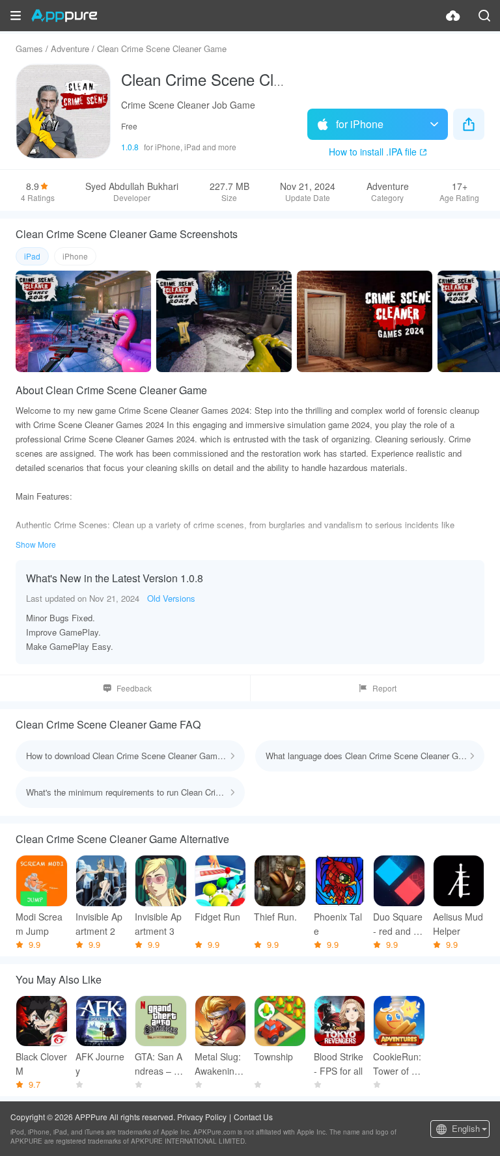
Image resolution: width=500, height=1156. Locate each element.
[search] (484, 15)
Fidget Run (217, 916)
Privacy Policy (202, 1116)
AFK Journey (100, 1063)
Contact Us (253, 1116)
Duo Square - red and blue (398, 924)
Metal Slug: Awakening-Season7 (219, 1064)
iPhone (75, 256)
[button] (15, 15)
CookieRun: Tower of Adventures (398, 1064)
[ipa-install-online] (453, 15)
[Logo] (64, 15)
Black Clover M (41, 1063)
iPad (32, 256)
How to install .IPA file (373, 151)
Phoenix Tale (338, 923)
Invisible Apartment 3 (158, 923)
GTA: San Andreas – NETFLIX (160, 1064)
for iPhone (359, 123)
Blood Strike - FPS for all (338, 1063)
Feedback (134, 687)
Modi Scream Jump (39, 923)
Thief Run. (275, 916)
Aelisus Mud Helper (458, 923)
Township (273, 1056)
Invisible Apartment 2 (99, 923)
